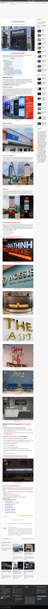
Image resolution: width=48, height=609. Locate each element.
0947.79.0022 (43, 22)
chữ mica (40, 144)
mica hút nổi (27, 599)
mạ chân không (40, 145)
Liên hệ (46, 0)
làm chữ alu (43, 156)
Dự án (19, 2)
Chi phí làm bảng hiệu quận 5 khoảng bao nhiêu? (12, 71)
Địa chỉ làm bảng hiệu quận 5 (8, 74)
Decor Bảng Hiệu (10, 0)
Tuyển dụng (42, 0)
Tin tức (22, 2)
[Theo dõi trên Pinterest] (7, 596)
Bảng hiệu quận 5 (5, 224)
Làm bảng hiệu (11, 2)
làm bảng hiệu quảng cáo (10, 499)
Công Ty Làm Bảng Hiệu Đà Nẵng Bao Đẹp (44, 70)
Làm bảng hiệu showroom (9, 510)
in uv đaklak (42, 161)
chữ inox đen (42, 139)
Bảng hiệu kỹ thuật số (8, 62)
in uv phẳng (41, 149)
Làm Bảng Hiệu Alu (8, 501)
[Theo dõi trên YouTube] (9, 596)
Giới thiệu (38, 0)
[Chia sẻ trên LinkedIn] (21, 520)
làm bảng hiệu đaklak (41, 160)
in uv (25, 597)
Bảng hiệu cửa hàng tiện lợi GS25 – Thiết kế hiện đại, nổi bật (29, 571)
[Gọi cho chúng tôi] (5, 596)
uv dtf (45, 158)
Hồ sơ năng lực (13, 4)
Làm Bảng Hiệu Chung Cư (9, 504)
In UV (16, 2)
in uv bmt (29, 603)
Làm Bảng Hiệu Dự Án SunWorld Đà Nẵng (44, 88)
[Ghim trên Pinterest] (18, 520)
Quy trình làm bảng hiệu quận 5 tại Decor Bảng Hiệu (13, 72)
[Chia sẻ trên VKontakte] (20, 520)
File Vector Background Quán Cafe (27, 538)
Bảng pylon (6, 66)
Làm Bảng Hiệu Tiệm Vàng (9, 509)
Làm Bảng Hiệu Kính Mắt (7, 538)
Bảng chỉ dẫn (6, 155)
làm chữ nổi (41, 154)
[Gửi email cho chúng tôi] (4, 596)
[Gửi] (46, 2)
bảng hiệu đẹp (31, 600)
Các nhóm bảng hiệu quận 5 (8, 61)
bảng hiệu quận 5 (14, 84)
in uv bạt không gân (42, 151)
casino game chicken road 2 (19, 589)
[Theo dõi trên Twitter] (2, 596)
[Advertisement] (24, 11)
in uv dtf (41, 150)
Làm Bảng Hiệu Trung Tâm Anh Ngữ (11, 502)
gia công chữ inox (40, 131)
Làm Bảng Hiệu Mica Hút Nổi (10, 512)
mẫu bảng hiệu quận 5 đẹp (13, 237)
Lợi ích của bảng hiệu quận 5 (8, 67)
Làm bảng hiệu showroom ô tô (17, 553)
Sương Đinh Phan (22, 24)
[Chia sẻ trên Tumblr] (23, 520)
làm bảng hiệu (29, 597)
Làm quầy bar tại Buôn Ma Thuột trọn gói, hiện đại (44, 93)
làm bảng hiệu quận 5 (12, 436)
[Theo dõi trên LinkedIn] (8, 596)
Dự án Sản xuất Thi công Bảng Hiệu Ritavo (44, 112)
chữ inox (42, 132)
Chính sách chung (8, 606)
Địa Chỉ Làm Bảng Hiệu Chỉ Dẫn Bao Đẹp (44, 56)
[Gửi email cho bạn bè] (16, 520)
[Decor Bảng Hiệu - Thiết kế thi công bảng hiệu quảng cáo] (4, 2)
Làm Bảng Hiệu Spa (8, 506)
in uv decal (39, 153)
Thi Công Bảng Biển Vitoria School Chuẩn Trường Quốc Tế (6, 571)
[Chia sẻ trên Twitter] (14, 520)
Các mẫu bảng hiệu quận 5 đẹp (8, 68)
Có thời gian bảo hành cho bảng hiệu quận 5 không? (13, 73)
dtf (37, 159)
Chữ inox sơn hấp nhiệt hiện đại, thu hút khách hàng (44, 61)
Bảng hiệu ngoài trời (8, 63)
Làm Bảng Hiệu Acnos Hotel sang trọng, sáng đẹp (29, 553)
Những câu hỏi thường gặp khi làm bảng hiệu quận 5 (11, 69)
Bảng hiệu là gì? (6, 60)
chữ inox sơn (41, 134)
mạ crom (44, 144)
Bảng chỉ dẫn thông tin (8, 65)
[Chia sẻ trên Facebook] (13, 520)
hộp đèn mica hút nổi (41, 148)
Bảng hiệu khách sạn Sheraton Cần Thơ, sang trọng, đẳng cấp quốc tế (17, 571)
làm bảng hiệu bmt (42, 159)
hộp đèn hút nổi (42, 146)
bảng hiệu (42, 155)
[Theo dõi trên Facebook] (1, 596)
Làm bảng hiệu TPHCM (9, 507)
